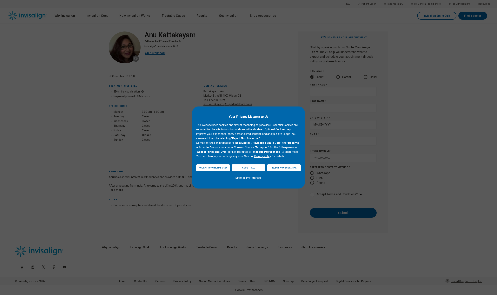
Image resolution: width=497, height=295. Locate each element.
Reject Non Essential (283, 168)
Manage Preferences (248, 177)
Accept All (248, 168)
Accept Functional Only (213, 168)
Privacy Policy (262, 156)
